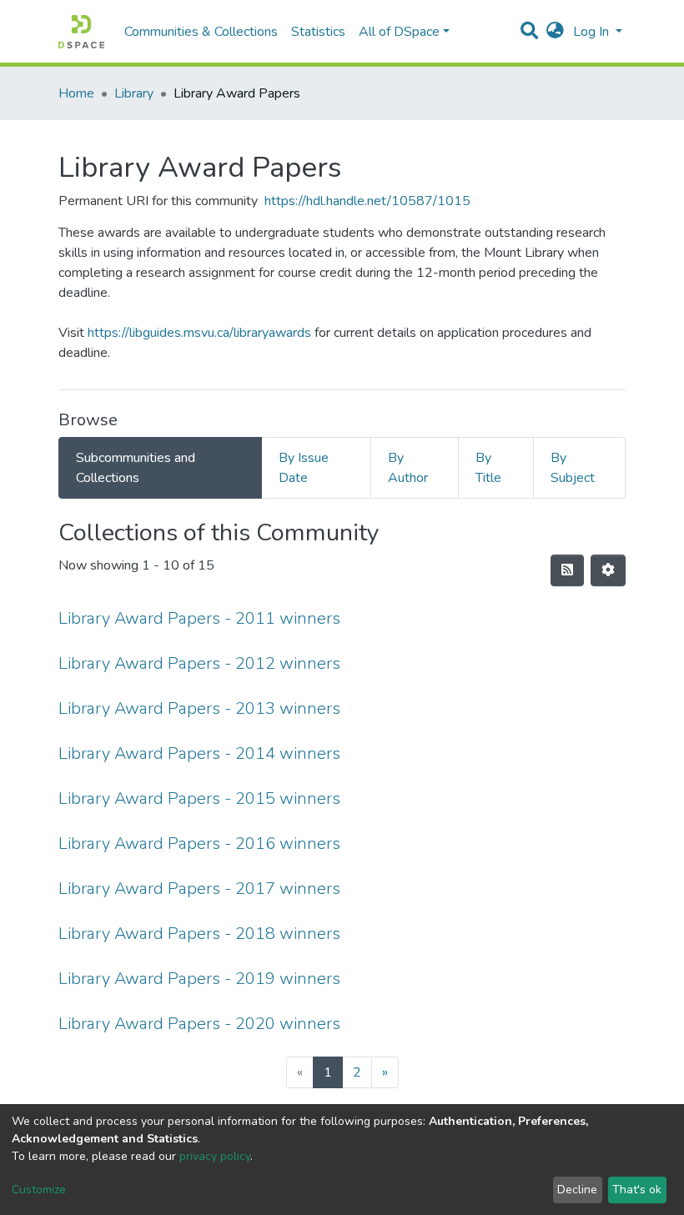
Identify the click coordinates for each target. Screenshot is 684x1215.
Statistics (318, 32)
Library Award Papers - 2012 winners (199, 663)
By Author (408, 468)
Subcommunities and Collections (135, 468)
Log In (592, 32)
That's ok (636, 1189)
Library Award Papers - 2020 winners (199, 1023)
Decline (577, 1189)
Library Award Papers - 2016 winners (199, 843)
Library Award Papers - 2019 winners (199, 978)
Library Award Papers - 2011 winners (199, 618)
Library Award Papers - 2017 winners (199, 888)
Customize (39, 1189)
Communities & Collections (201, 32)
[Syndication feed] (567, 570)
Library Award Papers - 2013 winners (199, 708)
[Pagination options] (608, 570)
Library (133, 93)
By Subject (573, 468)
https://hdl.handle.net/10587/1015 (367, 201)
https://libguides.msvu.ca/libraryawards (199, 333)
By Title (488, 468)
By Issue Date (304, 468)
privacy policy (214, 1156)
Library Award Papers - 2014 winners (199, 753)
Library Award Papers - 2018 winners (199, 933)
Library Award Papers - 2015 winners (199, 798)
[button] (555, 32)
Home (76, 93)
